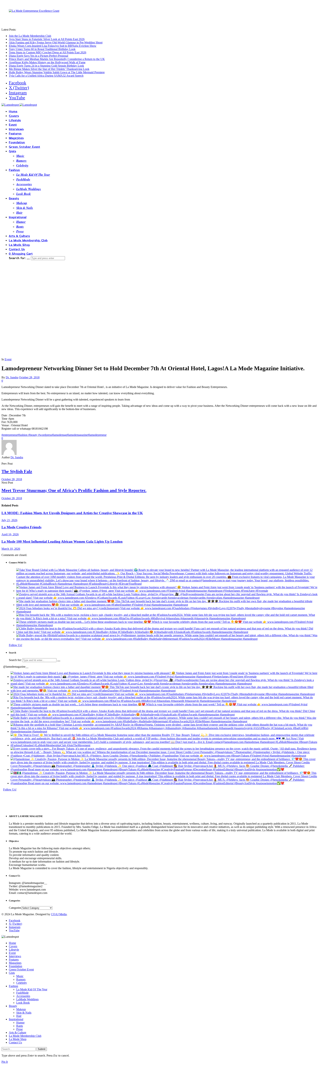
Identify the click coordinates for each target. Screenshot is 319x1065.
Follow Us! (15, 645)
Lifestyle (15, 120)
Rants (20, 226)
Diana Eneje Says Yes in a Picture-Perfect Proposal (38, 55)
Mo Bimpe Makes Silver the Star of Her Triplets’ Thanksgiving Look (49, 69)
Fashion (14, 170)
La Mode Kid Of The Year (33, 174)
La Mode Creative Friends (21, 527)
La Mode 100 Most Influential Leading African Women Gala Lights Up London (62, 541)
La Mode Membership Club (28, 240)
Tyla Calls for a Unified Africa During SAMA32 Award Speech (46, 75)
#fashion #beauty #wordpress (35, 434)
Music (20, 156)
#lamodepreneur (97, 434)
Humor (21, 222)
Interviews (16, 129)
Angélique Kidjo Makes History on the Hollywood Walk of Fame (47, 62)
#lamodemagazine (77, 434)
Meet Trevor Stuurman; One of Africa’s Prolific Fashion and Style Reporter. (73, 490)
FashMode (23, 179)
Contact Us (17, 249)
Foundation (17, 142)
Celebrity (22, 165)
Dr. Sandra (12, 377)
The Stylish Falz (16, 471)
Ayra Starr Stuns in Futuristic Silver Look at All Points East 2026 (47, 39)
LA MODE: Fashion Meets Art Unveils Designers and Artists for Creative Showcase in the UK (72, 513)
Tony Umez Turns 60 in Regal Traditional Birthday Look (42, 49)
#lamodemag (59, 434)
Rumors (21, 160)
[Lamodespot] (19, 104)
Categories (15, 907)
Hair (19, 212)
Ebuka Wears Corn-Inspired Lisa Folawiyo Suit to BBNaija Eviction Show (52, 45)
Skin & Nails (24, 208)
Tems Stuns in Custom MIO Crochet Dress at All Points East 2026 (47, 52)
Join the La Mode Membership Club (30, 35)
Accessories (24, 184)
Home (13, 111)
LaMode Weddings (28, 189)
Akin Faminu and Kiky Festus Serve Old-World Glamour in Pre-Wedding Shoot (55, 42)
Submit (41, 1049)
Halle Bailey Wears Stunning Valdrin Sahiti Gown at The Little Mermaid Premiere (57, 72)
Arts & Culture (19, 236)
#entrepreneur (9, 434)
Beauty (14, 198)
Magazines (16, 138)
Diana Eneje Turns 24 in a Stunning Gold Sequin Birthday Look (46, 65)
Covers (14, 116)
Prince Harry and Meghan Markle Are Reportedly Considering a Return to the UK (57, 59)
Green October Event (24, 147)
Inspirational (17, 217)
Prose (20, 231)
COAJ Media (59, 914)
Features (15, 134)
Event (13, 125)
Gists (12, 151)
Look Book (23, 194)
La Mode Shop (19, 245)
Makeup (21, 203)
